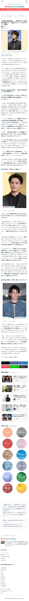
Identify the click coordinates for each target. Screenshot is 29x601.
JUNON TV (3, 575)
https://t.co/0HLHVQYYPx (14, 520)
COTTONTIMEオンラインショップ (7, 591)
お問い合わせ (3, 558)
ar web (2, 571)
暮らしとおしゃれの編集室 (5, 589)
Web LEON (3, 576)
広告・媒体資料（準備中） (5, 556)
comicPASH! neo (4, 585)
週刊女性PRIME (3, 567)
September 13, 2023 (17, 526)
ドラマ (6, 55)
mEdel (2, 573)
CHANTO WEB (3, 569)
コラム (2, 55)
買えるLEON (3, 578)
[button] (23, 366)
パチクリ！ (3, 587)
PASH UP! (2, 580)
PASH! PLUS (3, 582)
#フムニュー (14, 512)
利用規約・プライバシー (5, 554)
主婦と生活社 (3, 560)
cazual (2, 592)
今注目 (10, 55)
